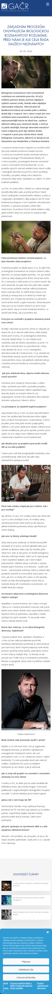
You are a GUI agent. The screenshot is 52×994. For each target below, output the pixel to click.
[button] (47, 932)
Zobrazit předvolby (26, 977)
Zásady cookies (6, 987)
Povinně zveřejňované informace (42, 985)
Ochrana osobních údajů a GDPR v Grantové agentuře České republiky (21, 985)
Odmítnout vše (26, 969)
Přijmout (26, 961)
